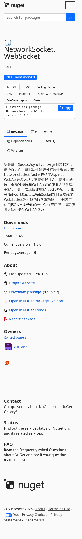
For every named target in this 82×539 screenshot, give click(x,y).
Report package (22, 319)
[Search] (70, 17)
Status (11, 423)
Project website (22, 282)
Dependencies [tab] (21, 141)
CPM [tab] (10, 94)
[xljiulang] (8, 347)
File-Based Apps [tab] (17, 100)
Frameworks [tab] (43, 131)
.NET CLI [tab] (12, 87)
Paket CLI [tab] (25, 94)
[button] (65, 108)
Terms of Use (59, 508)
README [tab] (17, 131)
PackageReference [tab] (48, 87)
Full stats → (12, 228)
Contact (12, 401)
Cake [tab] (36, 100)
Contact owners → (17, 337)
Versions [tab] (17, 150)
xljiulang (21, 346)
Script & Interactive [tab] (50, 94)
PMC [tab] (27, 87)
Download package (25, 292)
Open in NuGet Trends (27, 310)
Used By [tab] (49, 141)
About (40, 508)
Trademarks (34, 520)
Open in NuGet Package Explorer (36, 301)
